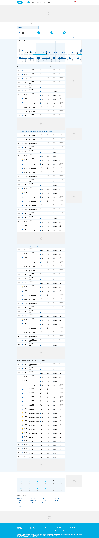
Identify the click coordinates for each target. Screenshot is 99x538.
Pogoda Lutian (44, 498)
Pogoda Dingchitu (44, 500)
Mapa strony (56, 530)
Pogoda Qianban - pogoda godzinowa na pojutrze (29, 246)
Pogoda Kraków (32, 526)
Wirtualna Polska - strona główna (20, 2)
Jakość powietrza (47, 2)
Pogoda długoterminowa (51, 37)
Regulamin (50, 530)
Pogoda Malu (56, 502)
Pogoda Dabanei (56, 500)
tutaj (36, 536)
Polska (33, 2)
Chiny (23, 23)
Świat (41, 2)
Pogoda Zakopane (32, 528)
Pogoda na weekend (71, 37)
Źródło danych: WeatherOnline (64, 530)
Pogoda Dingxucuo (19, 498)
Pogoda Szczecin (58, 527)
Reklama (27, 530)
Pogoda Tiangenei (32, 498)
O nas (31, 530)
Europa (37, 2)
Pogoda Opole (19, 527)
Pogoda (27, 2)
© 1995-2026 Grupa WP (20, 530)
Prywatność (36, 530)
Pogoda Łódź (58, 526)
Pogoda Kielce (19, 526)
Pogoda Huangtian (45, 502)
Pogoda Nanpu (19, 500)
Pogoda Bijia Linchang (33, 500)
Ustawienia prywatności (43, 530)
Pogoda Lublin (45, 526)
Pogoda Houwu (56, 498)
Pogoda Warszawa (72, 527)
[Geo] (37, 27)
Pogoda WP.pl (19, 23)
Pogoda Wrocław (19, 528)
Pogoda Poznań (32, 527)
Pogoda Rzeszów (45, 527)
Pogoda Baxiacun (19, 502)
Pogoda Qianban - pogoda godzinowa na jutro (28, 131)
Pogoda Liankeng (32, 502)
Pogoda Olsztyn (71, 526)
